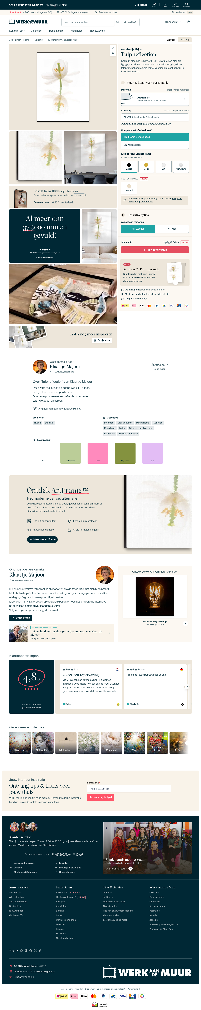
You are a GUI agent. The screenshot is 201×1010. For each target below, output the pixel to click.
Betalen (18, 867)
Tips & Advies (97, 30)
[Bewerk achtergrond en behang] (113, 53)
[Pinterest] (26, 951)
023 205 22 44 (62, 854)
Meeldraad (109, 428)
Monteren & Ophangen (25, 872)
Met (174, 228)
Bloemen (108, 422)
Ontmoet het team (116, 868)
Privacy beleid (133, 989)
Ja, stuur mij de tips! (100, 797)
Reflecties (109, 433)
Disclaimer (90, 989)
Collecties (36, 30)
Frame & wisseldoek (139, 136)
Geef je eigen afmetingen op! (147, 123)
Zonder (140, 228)
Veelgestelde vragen (24, 863)
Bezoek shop (159, 364)
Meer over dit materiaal (178, 89)
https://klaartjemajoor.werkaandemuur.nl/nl (34, 606)
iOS (57, 202)
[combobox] (88, 22)
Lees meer (160, 368)
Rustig (37, 422)
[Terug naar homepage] (28, 21)
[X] (35, 951)
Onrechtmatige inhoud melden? (111, 989)
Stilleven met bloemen (140, 428)
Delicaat (49, 422)
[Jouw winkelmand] (189, 22)
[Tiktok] (40, 951)
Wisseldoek (134, 144)
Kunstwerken (16, 30)
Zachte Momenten (128, 433)
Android (69, 202)
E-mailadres (93, 783)
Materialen (76, 30)
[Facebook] (30, 951)
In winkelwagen (157, 250)
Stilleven (157, 422)
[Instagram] (21, 951)
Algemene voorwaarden (72, 989)
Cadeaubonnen (67, 872)
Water (122, 428)
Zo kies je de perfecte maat (176, 110)
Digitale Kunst (125, 422)
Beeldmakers (56, 30)
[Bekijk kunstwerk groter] (113, 47)
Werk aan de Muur (163, 887)
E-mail (79, 854)
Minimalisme (142, 422)
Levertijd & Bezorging (70, 867)
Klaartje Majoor (134, 49)
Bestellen (64, 863)
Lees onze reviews (44, 257)
